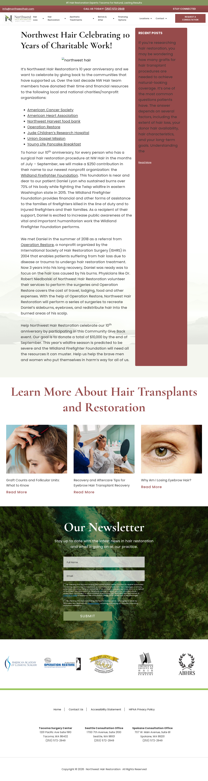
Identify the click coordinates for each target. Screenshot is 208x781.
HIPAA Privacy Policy (142, 709)
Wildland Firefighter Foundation (49, 175)
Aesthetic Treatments (76, 18)
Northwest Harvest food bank (53, 121)
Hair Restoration (54, 18)
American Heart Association (52, 115)
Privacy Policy (93, 603)
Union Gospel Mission (46, 138)
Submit (87, 616)
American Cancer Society (50, 109)
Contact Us (76, 709)
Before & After (102, 18)
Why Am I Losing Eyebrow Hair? (166, 480)
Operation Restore (43, 126)
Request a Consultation (190, 18)
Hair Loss (35, 18)
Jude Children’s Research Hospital (58, 132)
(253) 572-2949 (114, 9)
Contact (160, 18)
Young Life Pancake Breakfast (54, 144)
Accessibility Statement (106, 709)
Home (57, 709)
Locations (144, 18)
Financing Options (123, 18)
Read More (144, 162)
